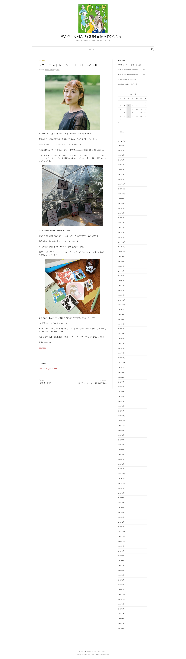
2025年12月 (121, 184)
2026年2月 (121, 174)
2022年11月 (121, 363)
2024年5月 (121, 276)
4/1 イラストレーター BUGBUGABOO (92, 383)
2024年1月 (121, 295)
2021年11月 (121, 421)
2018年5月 (121, 623)
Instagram (42, 348)
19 (128, 113)
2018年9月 (121, 604)
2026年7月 (121, 150)
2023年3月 (121, 343)
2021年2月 (121, 464)
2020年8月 (121, 493)
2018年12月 (121, 589)
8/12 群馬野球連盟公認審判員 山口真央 (131, 74)
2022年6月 (121, 387)
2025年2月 (121, 232)
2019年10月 (121, 541)
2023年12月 (121, 300)
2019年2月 (121, 580)
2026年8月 (121, 145)
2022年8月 (121, 377)
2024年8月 (121, 261)
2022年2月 (121, 406)
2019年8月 (121, 551)
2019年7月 (121, 556)
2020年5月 (121, 507)
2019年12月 (121, 532)
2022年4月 (121, 396)
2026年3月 (121, 170)
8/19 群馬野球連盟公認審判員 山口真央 (131, 70)
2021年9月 (121, 430)
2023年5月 (121, 334)
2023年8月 (121, 319)
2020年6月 (121, 503)
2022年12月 (121, 358)
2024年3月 (121, 285)
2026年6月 (121, 155)
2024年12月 (121, 242)
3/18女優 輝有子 (45, 383)
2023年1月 (121, 353)
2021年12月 (121, 416)
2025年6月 (121, 213)
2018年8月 (121, 609)
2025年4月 (121, 223)
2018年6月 (121, 618)
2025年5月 (121, 218)
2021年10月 (121, 425)
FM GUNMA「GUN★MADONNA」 (93, 36)
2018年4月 (121, 628)
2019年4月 (121, 570)
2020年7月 (121, 498)
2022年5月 (121, 392)
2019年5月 (121, 565)
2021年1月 (121, 469)
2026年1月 (121, 179)
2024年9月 (121, 256)
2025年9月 (121, 199)
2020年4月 (121, 512)
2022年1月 (121, 411)
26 (128, 116)
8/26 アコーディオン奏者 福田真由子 (130, 65)
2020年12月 (121, 474)
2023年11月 (121, 305)
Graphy (97, 655)
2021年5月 (121, 450)
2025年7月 (121, 208)
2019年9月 (121, 546)
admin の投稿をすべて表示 (48, 369)
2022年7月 (121, 382)
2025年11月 (121, 189)
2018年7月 (121, 614)
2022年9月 (121, 372)
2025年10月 (121, 194)
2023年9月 (121, 314)
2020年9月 (121, 488)
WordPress (87, 655)
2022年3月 (121, 401)
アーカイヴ (42, 61)
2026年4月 (121, 165)
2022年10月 (121, 367)
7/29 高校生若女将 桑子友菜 (127, 84)
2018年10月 (121, 599)
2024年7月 (121, 266)
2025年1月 (121, 237)
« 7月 (119, 122)
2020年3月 (121, 517)
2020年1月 (121, 527)
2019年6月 (121, 561)
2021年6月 (121, 445)
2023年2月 (121, 348)
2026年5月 (121, 160)
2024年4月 (121, 281)
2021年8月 (121, 435)
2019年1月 (121, 585)
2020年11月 (121, 479)
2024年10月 (121, 252)
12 (128, 109)
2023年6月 (121, 329)
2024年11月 (121, 247)
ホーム (91, 49)
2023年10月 (121, 310)
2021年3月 (121, 459)
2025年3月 (121, 227)
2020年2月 (121, 522)
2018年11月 (121, 594)
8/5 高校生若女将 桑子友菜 (127, 79)
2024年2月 (121, 290)
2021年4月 (121, 454)
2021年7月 (121, 440)
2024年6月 (121, 271)
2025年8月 (121, 203)
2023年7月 (121, 324)
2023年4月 (121, 338)
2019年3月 (121, 575)
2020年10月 (121, 483)
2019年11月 (121, 536)
